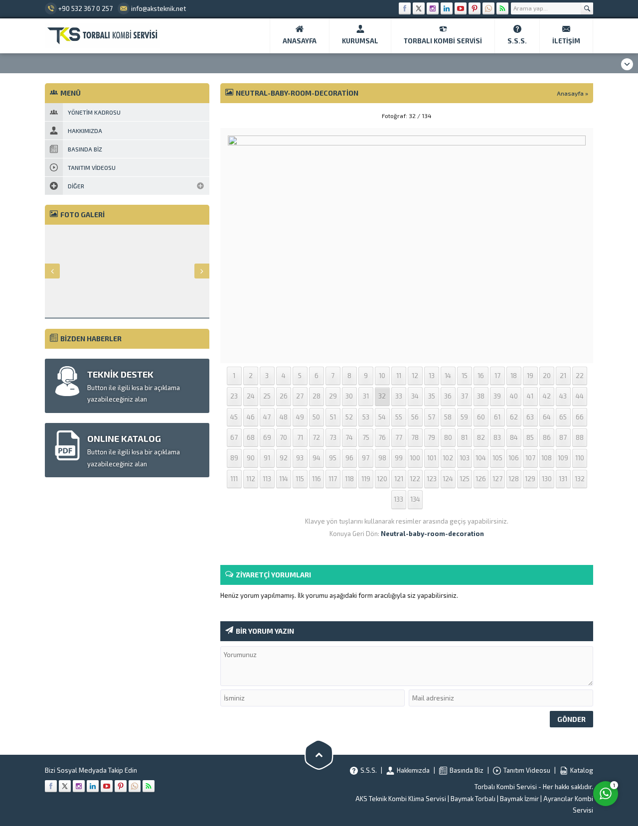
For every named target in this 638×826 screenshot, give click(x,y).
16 (481, 376)
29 (333, 396)
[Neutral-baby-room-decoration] (407, 349)
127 (497, 479)
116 (316, 479)
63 (530, 417)
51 (333, 417)
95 (332, 458)
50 (316, 417)
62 (514, 417)
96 (349, 458)
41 (530, 396)
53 (365, 417)
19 (530, 376)
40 (514, 396)
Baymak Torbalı (473, 799)
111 (234, 479)
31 (366, 396)
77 (398, 437)
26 (284, 396)
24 (251, 396)
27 (300, 396)
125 (465, 479)
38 (480, 396)
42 (547, 396)
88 (580, 437)
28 (316, 396)
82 (481, 437)
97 (365, 458)
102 (448, 458)
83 (497, 437)
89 (234, 458)
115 (300, 479)
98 (382, 458)
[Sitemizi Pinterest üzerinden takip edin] (474, 8)
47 (267, 417)
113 (267, 479)
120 (382, 479)
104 (481, 458)
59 (464, 417)
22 (580, 376)
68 (251, 437)
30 (349, 396)
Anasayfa (570, 93)
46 (251, 417)
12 (415, 376)
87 (563, 437)
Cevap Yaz (543, 752)
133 (398, 499)
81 (464, 437)
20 (547, 376)
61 (497, 417)
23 (234, 396)
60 (481, 417)
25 (267, 396)
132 (580, 479)
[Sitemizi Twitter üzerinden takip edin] (419, 8)
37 (464, 396)
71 (300, 437)
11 (398, 376)
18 (513, 376)
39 (497, 396)
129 (530, 479)
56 (415, 417)
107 (530, 458)
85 (530, 437)
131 (563, 479)
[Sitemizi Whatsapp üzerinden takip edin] (488, 8)
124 (448, 479)
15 (465, 376)
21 (563, 376)
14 (448, 376)
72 (316, 437)
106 (513, 458)
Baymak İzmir (519, 799)
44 (580, 396)
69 (267, 437)
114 (283, 479)
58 (448, 417)
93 (300, 458)
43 (563, 396)
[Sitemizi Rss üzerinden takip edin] (502, 8)
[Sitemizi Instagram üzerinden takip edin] (433, 8)
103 (465, 458)
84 (514, 437)
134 (415, 499)
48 (284, 417)
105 (497, 458)
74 (349, 437)
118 (349, 479)
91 (267, 458)
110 (579, 458)
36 (448, 396)
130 (547, 479)
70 (283, 437)
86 (547, 437)
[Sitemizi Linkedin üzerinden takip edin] (447, 8)
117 (332, 479)
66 (580, 417)
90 (251, 458)
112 (250, 479)
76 (382, 437)
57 (431, 417)
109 (563, 458)
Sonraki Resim (568, 115)
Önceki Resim (245, 115)
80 (448, 437)
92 (284, 458)
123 (432, 479)
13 (432, 376)
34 (415, 396)
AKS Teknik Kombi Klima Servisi (400, 799)
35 (431, 396)
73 (332, 437)
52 (349, 417)
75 (365, 437)
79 (431, 437)
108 (546, 458)
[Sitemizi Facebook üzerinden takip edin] (405, 8)
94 (316, 458)
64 (547, 417)
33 (398, 396)
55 (398, 417)
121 (398, 479)
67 (234, 437)
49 (300, 417)
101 (431, 458)
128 (513, 479)
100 (415, 458)
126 (481, 479)
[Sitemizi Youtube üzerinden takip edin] (461, 8)
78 (415, 437)
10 (382, 376)
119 (365, 479)
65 (563, 417)
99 (399, 458)
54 (382, 417)
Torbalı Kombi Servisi (506, 787)
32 (382, 396)
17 (497, 376)
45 (234, 417)
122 (415, 479)
